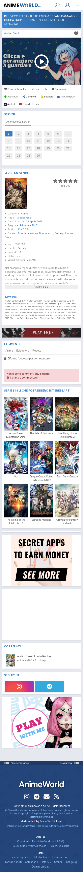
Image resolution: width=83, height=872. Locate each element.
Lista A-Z (46, 862)
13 (58, 141)
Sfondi (58, 862)
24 (28, 155)
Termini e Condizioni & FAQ (48, 841)
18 (38, 148)
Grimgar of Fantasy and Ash (67, 521)
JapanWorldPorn (69, 826)
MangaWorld (27, 826)
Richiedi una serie (59, 846)
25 (38, 155)
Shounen (69, 233)
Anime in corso (60, 857)
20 (58, 148)
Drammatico (46, 233)
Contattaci (23, 841)
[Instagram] (19, 686)
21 (68, 148)
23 (18, 155)
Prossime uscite (13, 862)
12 (48, 141)
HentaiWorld (12, 826)
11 (38, 141)
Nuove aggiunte (21, 857)
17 (28, 148)
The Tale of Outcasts (41, 433)
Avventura (23, 233)
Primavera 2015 (28, 225)
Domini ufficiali (40, 867)
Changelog (71, 862)
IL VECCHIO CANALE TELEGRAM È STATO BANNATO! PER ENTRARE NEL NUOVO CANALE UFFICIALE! (39, 19)
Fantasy (58, 233)
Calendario (31, 862)
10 (28, 141)
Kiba (15, 476)
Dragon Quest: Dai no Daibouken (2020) (41, 478)
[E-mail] (47, 797)
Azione (34, 233)
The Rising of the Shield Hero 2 (15, 521)
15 (8, 148)
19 (48, 148)
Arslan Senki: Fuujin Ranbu (34, 656)
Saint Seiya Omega (67, 476)
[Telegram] (49, 686)
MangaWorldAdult (47, 826)
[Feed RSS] (56, 797)
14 (68, 141)
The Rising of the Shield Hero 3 (67, 435)
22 (8, 155)
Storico (9, 237)
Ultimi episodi (41, 857)
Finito (19, 256)
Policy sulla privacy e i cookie (29, 846)
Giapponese (24, 217)
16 (18, 148)
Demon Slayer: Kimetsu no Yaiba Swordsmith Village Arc (16, 435)
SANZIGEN (23, 229)
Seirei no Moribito (41, 519)
